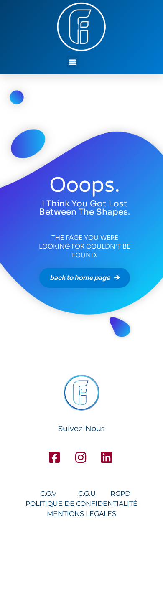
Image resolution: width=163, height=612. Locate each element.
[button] (72, 62)
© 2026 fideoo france (82, 567)
